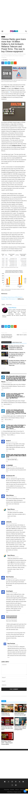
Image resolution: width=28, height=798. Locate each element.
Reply (2, 389)
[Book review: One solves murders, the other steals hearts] (7, 721)
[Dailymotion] (4, 781)
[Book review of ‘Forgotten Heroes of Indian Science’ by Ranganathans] (21, 721)
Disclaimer (12, 789)
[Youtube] (15, 785)
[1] (9, 92)
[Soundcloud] (19, 781)
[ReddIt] (15, 63)
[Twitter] (5, 63)
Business (6, 34)
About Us (17, 789)
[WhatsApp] (12, 63)
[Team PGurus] (5, 310)
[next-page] (4, 369)
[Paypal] (15, 781)
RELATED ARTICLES (6, 342)
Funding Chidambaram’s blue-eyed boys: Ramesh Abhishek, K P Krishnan (6, 336)
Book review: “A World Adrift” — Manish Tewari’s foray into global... (7, 743)
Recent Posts (9, 304)
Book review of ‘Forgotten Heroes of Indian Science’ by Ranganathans (20, 728)
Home (2, 34)
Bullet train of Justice (22, 334)
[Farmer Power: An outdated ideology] (7, 708)
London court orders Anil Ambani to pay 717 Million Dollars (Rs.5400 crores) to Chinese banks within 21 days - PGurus (16, 427)
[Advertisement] (14, 15)
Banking (3, 355)
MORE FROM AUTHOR (17, 342)
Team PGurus (5, 59)
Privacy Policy (6, 789)
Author (3, 304)
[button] (2, 31)
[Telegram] (9, 63)
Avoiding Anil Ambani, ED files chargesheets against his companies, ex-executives (16, 347)
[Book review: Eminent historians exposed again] (21, 708)
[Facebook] (2, 63)
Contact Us (22, 789)
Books (3, 711)
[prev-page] (2, 369)
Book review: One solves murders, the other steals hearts (7, 728)
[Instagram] (12, 781)
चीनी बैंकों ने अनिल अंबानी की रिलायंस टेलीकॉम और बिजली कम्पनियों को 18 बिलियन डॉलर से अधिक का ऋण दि (16, 455)
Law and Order (4, 349)
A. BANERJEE (9, 465)
